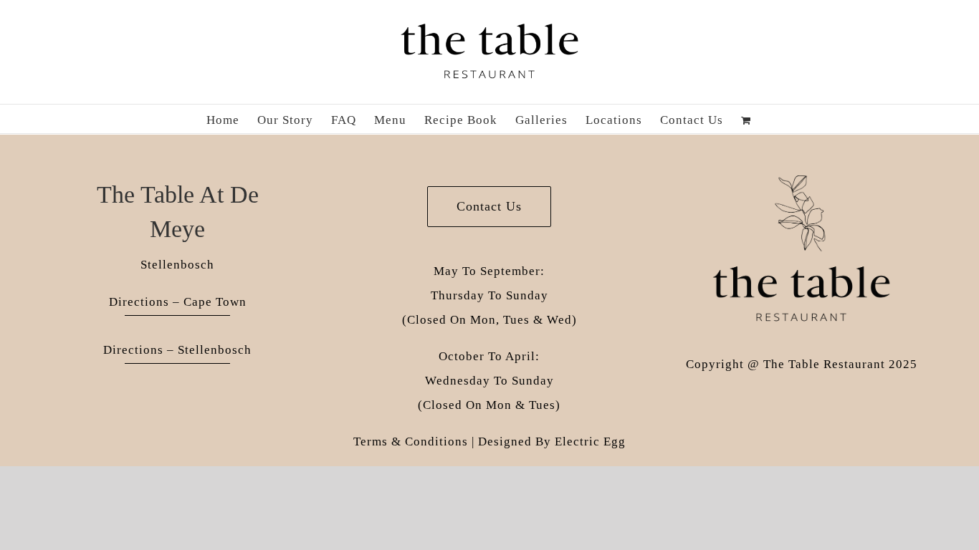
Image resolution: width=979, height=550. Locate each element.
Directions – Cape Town (178, 302)
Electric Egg (590, 441)
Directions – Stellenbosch (177, 350)
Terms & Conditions (410, 441)
